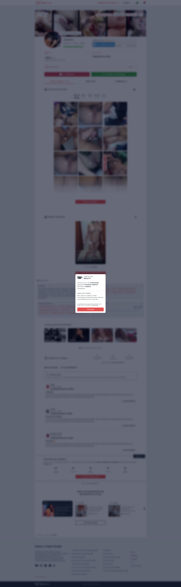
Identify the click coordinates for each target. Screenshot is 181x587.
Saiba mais (95, 305)
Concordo (90, 309)
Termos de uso (81, 288)
